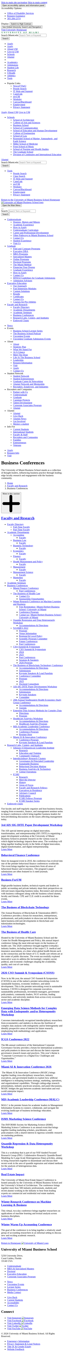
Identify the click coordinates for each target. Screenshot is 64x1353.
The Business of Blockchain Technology (25, 907)
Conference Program (29, 612)
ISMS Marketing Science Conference (23, 1119)
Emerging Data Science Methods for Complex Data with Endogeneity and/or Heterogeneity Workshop (29, 1011)
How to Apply (20, 227)
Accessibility (13, 1302)
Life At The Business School (26, 357)
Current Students (21, 429)
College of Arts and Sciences (26, 122)
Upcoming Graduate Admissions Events (32, 339)
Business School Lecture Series (28, 331)
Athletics (11, 75)
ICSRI (16, 774)
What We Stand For (22, 349)
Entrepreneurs (19, 442)
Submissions (25, 670)
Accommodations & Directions (33, 625)
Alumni (10, 57)
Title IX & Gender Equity (19, 1346)
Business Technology (23, 545)
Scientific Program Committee (33, 638)
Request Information (22, 363)
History (22, 782)
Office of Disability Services (20, 13)
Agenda (22, 708)
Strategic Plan (19, 347)
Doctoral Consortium (29, 684)
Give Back (18, 416)
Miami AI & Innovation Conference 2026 (26, 1066)
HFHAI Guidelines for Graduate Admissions (34, 278)
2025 (21, 654)
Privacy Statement (21, 107)
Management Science (23, 572)
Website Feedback (15, 1349)
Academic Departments (24, 310)
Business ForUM (11, 879)
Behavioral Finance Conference (20, 855)
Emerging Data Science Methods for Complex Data (37, 710)
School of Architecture (23, 120)
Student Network (21, 376)
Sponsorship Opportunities (31, 599)
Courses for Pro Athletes (24, 302)
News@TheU (19, 86)
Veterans (17, 445)
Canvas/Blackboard (22, 102)
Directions (24, 713)
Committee (24, 697)
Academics (12, 62)
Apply (10, 43)
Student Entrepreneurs (23, 378)
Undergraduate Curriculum (25, 230)
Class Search (19, 176)
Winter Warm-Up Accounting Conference (26, 1224)
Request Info (13, 453)
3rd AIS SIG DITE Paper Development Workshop (32, 825)
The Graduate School (23, 152)
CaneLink (17, 94)
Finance (17, 556)
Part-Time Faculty (21, 529)
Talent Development (22, 402)
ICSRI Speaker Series (29, 801)
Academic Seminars (22, 312)
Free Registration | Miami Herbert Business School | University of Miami (39, 608)
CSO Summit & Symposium (26, 646)
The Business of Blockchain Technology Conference (38, 665)
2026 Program (25, 662)
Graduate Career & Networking (28, 381)
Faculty (22, 537)
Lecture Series (14, 1287)
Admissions (12, 65)
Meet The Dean (20, 355)
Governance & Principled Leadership (36, 761)
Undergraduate (14, 219)
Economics (18, 551)
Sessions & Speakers (29, 660)
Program (23, 630)
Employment (19, 104)
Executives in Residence (30, 790)
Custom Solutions (21, 291)
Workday (17, 99)
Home (10, 483)
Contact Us (18, 238)
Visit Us (17, 243)
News (10, 325)
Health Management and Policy (28, 561)
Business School (21, 125)
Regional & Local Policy (30, 636)
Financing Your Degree (24, 267)
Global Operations (27, 772)
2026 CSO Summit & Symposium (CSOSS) (27, 972)
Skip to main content (37, 2)
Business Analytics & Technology (35, 769)
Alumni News (19, 418)
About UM (12, 49)
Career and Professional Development (31, 232)
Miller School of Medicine (25, 144)
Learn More (6, 849)
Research (11, 70)
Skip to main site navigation (14, 2)
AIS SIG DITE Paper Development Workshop (35, 686)
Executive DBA (20, 251)
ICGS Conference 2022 (15, 1039)
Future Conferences (28, 641)
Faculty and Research (17, 304)
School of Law (20, 136)
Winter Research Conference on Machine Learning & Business (26, 1203)
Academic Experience (23, 224)
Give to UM (13, 51)
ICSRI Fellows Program (30, 798)
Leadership (18, 360)
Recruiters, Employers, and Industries (30, 386)
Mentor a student (21, 424)
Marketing (18, 577)
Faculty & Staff (20, 434)
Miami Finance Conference (26, 588)
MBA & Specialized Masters (20, 1268)
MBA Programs (20, 254)
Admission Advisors (22, 280)
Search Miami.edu (9, 35)
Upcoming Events (21, 336)
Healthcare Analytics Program (33, 724)
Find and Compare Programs (26, 248)
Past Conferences (27, 591)
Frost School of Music (23, 146)
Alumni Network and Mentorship (29, 384)
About (16, 344)
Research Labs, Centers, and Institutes (31, 318)
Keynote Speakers (27, 694)
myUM (16, 96)
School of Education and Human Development (35, 130)
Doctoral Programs (22, 262)
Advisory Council (27, 793)
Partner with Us (20, 392)
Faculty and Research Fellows (33, 787)
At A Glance (19, 352)
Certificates (18, 296)
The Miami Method (22, 264)
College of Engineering (24, 133)
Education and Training (30, 753)
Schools (11, 54)
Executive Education (17, 283)
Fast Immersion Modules (24, 288)
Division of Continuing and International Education (37, 154)
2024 (21, 652)
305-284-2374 (14, 18)
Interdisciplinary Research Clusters (29, 758)
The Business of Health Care (26, 593)
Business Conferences (23, 315)
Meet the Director (27, 779)
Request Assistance (16, 16)
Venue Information (28, 633)
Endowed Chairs (21, 320)
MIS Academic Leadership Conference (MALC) (30, 1099)
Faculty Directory (21, 307)
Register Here (25, 734)
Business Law (19, 540)
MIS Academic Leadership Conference (31, 726)
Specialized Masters (22, 256)
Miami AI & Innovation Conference (30, 737)
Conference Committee (30, 676)
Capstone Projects (21, 400)
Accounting (18, 535)
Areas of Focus (26, 785)
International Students (23, 432)
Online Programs (21, 259)
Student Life (13, 67)
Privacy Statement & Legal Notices (23, 1344)
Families (17, 440)
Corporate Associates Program (27, 405)
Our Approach (20, 286)
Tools (9, 78)
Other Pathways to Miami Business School (33, 235)
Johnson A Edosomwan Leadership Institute (33, 748)
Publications (25, 795)
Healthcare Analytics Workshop (28, 718)
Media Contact (14, 1292)
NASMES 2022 (20, 628)
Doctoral (11, 1271)
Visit (15, 365)
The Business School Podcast (27, 333)
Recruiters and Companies (25, 437)
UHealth (11, 73)
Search (5, 38)
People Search (19, 88)
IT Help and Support (23, 91)
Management (19, 567)
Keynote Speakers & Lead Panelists (36, 673)
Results (16, 294)
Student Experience (22, 240)
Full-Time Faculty (21, 527)
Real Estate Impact (12, 1174)
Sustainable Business (29, 764)
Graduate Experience (23, 270)
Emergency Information (18, 1341)
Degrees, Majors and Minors (26, 222)
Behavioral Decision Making (32, 766)
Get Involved (19, 421)
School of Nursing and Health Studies (31, 149)
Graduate (11, 246)
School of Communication (25, 128)
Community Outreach (29, 756)
